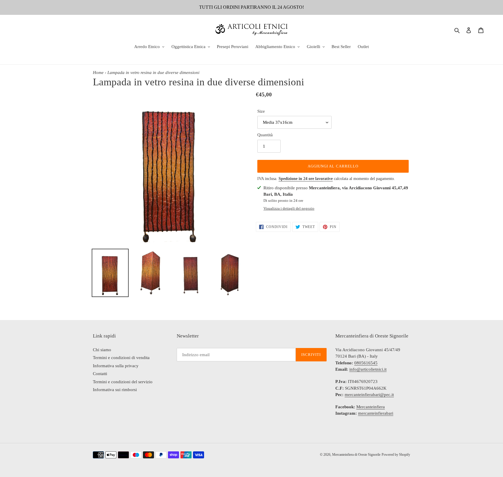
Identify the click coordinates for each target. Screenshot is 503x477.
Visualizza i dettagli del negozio (288, 208)
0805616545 (366, 363)
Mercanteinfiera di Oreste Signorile (356, 455)
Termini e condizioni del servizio (123, 381)
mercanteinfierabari (375, 413)
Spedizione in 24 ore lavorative (306, 178)
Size (261, 111)
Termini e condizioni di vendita (121, 357)
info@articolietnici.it (368, 369)
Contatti (100, 373)
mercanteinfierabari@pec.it (369, 394)
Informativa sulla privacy (116, 365)
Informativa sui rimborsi (115, 389)
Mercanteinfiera (370, 406)
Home (98, 72)
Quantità (265, 134)
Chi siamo (102, 349)
